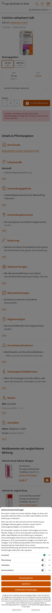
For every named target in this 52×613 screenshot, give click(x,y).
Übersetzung (6, 560)
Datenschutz (16, 610)
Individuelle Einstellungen (26, 589)
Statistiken (5, 565)
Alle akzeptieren (26, 578)
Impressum (35, 610)
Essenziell (5, 555)
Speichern (26, 583)
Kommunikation (7, 570)
